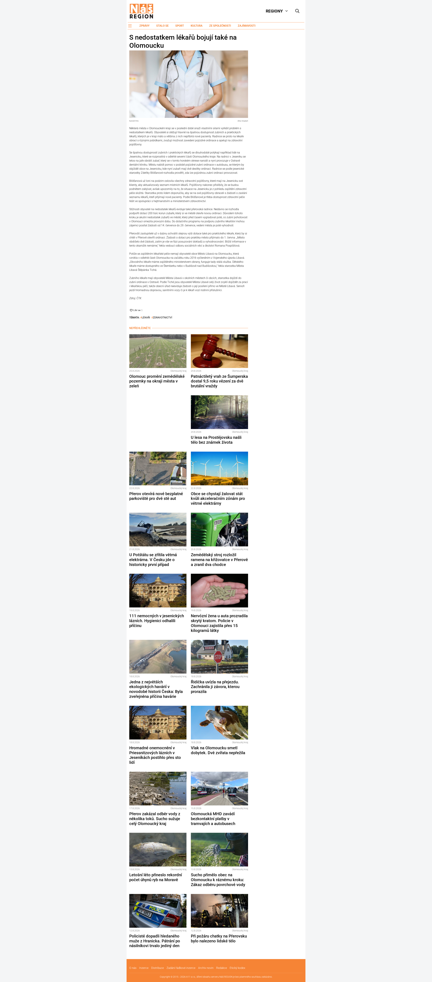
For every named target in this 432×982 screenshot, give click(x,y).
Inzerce (143, 968)
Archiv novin (205, 968)
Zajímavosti (246, 25)
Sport (179, 25)
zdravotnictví (162, 317)
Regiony (274, 11)
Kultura (196, 25)
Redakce (221, 968)
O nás (133, 968)
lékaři (146, 317)
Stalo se (162, 25)
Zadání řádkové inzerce (181, 968)
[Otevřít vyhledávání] (297, 11)
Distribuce (157, 968)
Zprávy (144, 25)
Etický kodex (237, 968)
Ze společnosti (220, 25)
